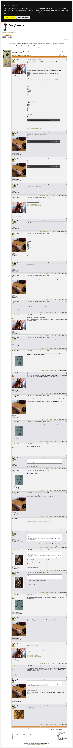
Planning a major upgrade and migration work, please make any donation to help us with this (9, 33)
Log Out (69, 26)
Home (64, 23)
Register (66, 23)
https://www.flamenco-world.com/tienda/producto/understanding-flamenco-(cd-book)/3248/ (42, 79)
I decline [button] (13, 17)
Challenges (19, 55)
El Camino (48, 197)
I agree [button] (6, 17)
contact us (55, 45)
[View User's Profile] (12, 59)
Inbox (54, 26)
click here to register (54, 41)
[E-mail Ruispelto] (14, 665)
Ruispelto (48, 679)
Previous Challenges (25, 55)
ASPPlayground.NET (41, 744)
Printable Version (64, 54)
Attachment (29, 117)
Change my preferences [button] (23, 17)
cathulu (48, 372)
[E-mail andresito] (14, 549)
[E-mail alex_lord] (14, 531)
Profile (56, 26)
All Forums (13, 55)
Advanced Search (59, 23)
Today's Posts (49, 26)
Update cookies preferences (36, 47)
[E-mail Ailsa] (14, 59)
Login (70, 23)
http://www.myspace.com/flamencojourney (34, 128)
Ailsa (47, 132)
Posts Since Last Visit (52, 23)
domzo (48, 470)
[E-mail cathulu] (14, 350)
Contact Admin (64, 26)
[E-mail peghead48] (14, 262)
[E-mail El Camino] (14, 184)
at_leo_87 (48, 643)
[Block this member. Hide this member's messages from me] (18, 59)
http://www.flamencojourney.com (32, 127)
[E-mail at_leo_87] (14, 132)
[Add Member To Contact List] (17, 59)
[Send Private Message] (15, 59)
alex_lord (48, 549)
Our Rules (59, 26)
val (47, 572)
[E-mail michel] (14, 704)
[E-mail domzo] (14, 457)
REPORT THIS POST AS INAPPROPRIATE (48, 130)
